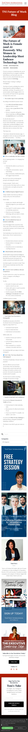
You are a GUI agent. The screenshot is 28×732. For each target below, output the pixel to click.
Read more (13, 723)
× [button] (26, 719)
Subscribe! (14, 662)
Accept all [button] (7, 727)
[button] (14, 725)
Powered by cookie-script (5, 730)
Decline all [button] (20, 727)
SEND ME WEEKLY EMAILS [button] (14, 704)
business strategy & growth (13, 65)
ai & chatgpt (5, 65)
